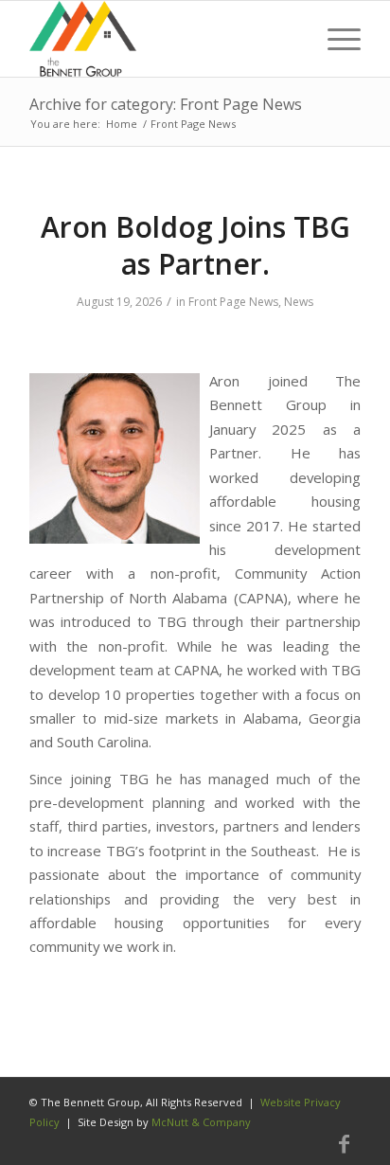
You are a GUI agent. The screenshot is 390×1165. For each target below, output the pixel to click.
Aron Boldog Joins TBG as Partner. (195, 245)
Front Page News (233, 302)
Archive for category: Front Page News (165, 104)
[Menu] (335, 39)
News (298, 302)
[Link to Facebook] (344, 1143)
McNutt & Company (201, 1122)
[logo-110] (161, 39)
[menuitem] (335, 39)
